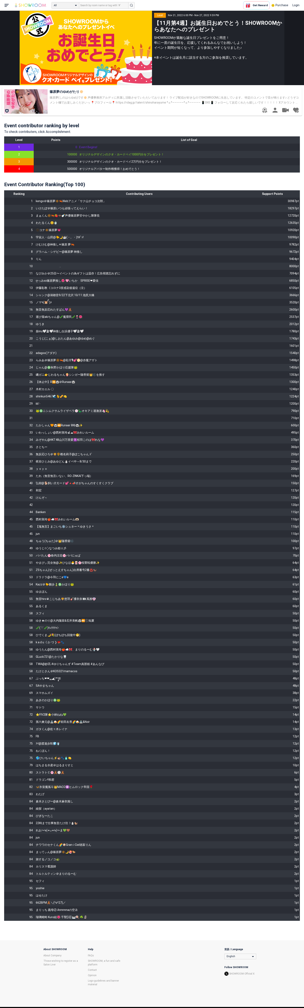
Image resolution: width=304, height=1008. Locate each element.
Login (295, 5)
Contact (92, 970)
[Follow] (296, 110)
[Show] (285, 110)
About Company (52, 955)
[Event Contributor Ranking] (265, 110)
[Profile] (275, 110)
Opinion (92, 975)
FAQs (91, 955)
